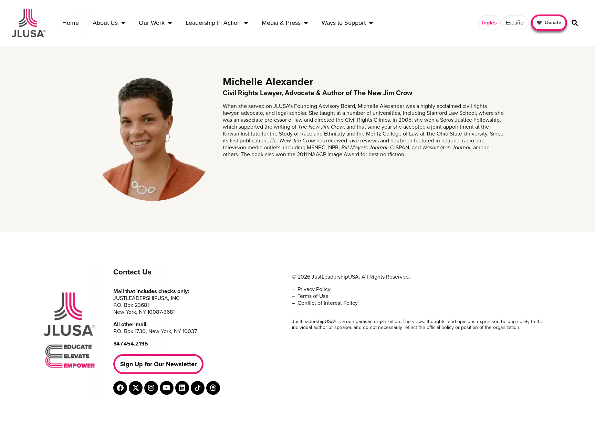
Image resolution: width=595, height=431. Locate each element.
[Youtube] (167, 388)
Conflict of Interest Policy (328, 303)
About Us (105, 23)
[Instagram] (151, 388)
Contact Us (132, 272)
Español (515, 22)
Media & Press (281, 23)
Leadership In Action (213, 23)
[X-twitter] (136, 388)
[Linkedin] (182, 388)
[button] (575, 23)
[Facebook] (120, 388)
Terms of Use (313, 296)
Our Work (152, 23)
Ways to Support (344, 23)
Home (70, 23)
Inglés (489, 22)
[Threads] (213, 388)
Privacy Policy (314, 289)
